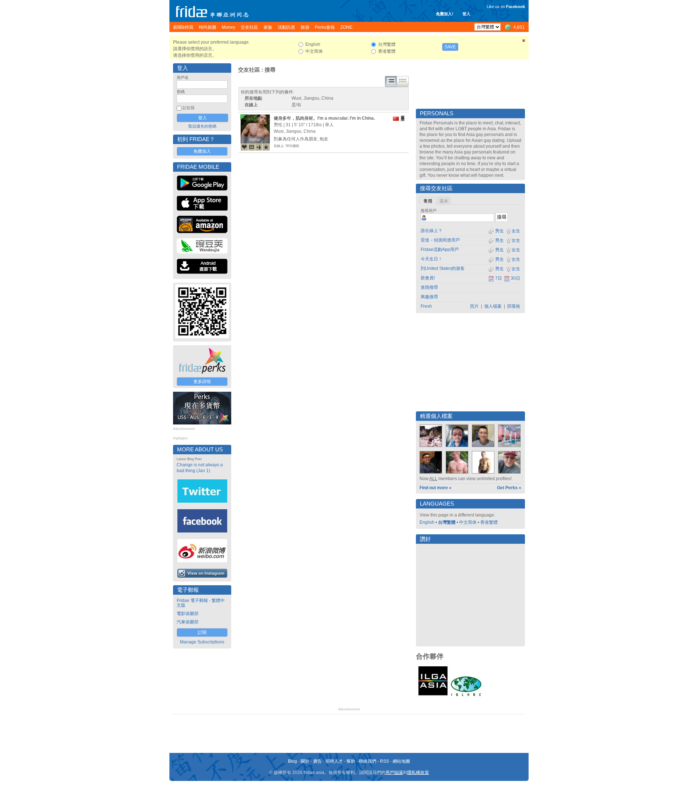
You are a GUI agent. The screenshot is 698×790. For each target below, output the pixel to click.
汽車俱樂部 (187, 622)
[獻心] (244, 147)
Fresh (426, 306)
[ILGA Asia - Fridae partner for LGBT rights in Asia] (433, 695)
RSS (384, 761)
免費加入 (202, 151)
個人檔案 (493, 306)
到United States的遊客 (443, 268)
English (427, 522)
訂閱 (202, 632)
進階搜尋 (429, 287)
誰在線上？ (431, 230)
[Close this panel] (524, 41)
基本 (444, 201)
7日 (498, 278)
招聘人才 (334, 761)
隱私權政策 (418, 772)
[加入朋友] (258, 147)
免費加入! (444, 14)
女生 (516, 231)
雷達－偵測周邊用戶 (440, 240)
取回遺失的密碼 (202, 126)
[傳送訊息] (251, 147)
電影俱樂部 (187, 613)
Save (450, 46)
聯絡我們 (367, 761)
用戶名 (183, 77)
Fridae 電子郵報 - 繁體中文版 (201, 603)
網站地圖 (401, 761)
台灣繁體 (447, 522)
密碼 (181, 91)
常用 (428, 201)
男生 (499, 231)
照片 (474, 306)
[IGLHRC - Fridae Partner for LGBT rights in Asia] (466, 695)
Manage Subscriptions (202, 642)
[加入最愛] (266, 147)
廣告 (317, 761)
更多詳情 (202, 381)
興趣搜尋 (429, 296)
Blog (292, 761)
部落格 (513, 306)
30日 (515, 278)
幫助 (350, 761)
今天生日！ (431, 259)
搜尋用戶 (429, 210)
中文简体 (468, 522)
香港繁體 (489, 522)
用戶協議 (394, 772)
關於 (305, 761)
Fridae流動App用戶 (440, 249)
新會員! (428, 277)
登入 (466, 14)
